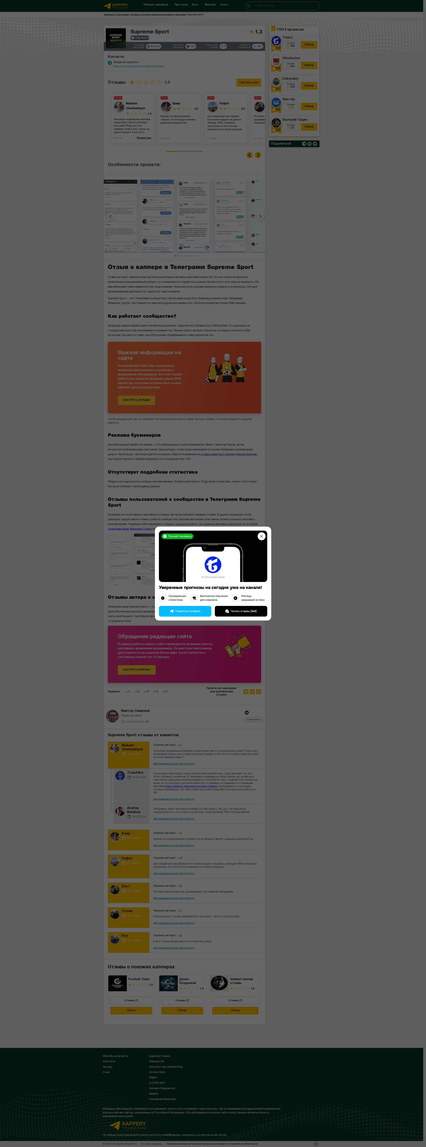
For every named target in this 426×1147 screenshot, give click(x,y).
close (262, 536)
